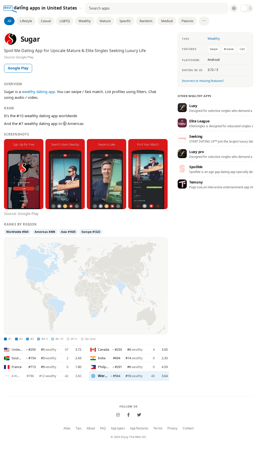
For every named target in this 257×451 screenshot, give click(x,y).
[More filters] (204, 21)
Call (242, 49)
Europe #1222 (91, 232)
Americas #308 (45, 232)
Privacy (172, 428)
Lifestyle (26, 21)
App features (139, 428)
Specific (125, 21)
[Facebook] (128, 414)
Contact (188, 428)
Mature (105, 21)
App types (118, 428)
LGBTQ (64, 21)
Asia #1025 (68, 232)
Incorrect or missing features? (203, 81)
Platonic (187, 21)
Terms (157, 428)
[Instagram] (117, 414)
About (91, 428)
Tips (78, 428)
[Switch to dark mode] (246, 8)
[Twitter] (139, 414)
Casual (46, 21)
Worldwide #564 (17, 232)
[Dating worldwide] (234, 8)
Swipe (214, 49)
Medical (167, 21)
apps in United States (54, 7)
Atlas (67, 428)
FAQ (103, 428)
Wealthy (85, 21)
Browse (229, 49)
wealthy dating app (38, 91)
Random (146, 21)
